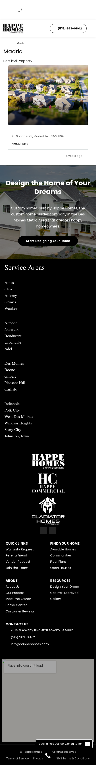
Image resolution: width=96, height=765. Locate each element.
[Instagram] (52, 530)
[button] (35, 28)
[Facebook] (43, 530)
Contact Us (17, 624)
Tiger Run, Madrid (27, 130)
